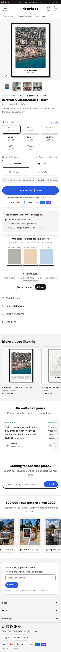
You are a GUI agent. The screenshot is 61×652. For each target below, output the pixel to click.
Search (50, 484)
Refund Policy (7, 631)
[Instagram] (7, 626)
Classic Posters (8, 16)
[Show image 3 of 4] (27, 86)
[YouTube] (19, 626)
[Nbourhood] (30, 8)
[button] (30, 50)
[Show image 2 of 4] (16, 86)
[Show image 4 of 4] (37, 86)
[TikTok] (3, 626)
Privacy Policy (32, 631)
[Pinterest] (15, 626)
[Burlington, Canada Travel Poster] (21, 365)
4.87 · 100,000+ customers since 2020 (24, 95)
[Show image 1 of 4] (6, 86)
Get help (41, 287)
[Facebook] (11, 626)
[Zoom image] (6, 76)
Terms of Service (19, 631)
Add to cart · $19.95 (30, 190)
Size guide (54, 122)
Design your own (24, 287)
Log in (6, 637)
